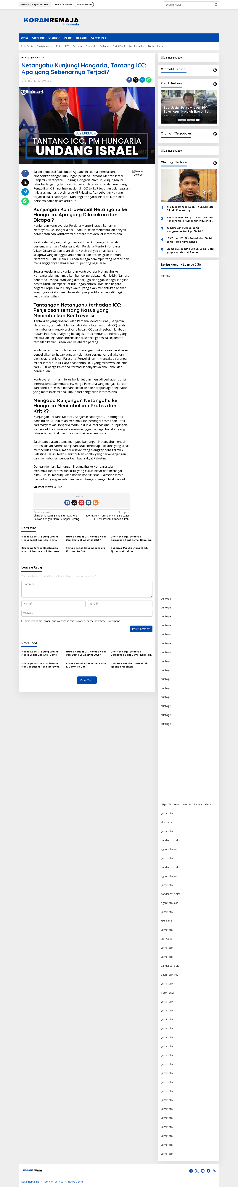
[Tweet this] (136, 80)
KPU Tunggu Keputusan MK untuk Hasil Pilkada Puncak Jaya (189, 208)
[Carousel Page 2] (184, 120)
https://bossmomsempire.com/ (179, 294)
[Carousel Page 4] (193, 120)
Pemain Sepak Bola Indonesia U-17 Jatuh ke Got (86, 549)
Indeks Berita (75, 1181)
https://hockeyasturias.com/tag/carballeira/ (186, 804)
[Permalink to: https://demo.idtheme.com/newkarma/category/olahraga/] (215, 163)
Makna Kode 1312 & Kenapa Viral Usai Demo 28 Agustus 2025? (86, 538)
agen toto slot (169, 849)
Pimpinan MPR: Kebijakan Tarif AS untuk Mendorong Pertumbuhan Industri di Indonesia (190, 219)
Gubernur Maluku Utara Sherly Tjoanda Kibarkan (129, 549)
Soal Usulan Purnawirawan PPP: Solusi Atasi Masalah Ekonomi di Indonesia (186, 110)
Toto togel (167, 992)
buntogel (166, 347)
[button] (216, 4)
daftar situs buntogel (173, 419)
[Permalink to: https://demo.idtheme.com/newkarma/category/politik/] (215, 84)
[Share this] (129, 80)
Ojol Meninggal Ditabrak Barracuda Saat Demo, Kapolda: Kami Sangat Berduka (131, 538)
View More (87, 680)
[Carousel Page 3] (189, 120)
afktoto (165, 276)
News (30, 81)
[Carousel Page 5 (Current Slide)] (198, 120)
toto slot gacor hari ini (174, 374)
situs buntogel (169, 410)
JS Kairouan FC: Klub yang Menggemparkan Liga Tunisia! (184, 229)
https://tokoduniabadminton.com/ (181, 339)
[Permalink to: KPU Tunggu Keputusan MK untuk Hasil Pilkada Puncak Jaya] (189, 185)
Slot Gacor (167, 938)
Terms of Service (53, 1181)
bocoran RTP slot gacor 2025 (178, 428)
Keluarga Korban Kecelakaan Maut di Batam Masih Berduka (40, 549)
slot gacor (167, 446)
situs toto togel (170, 329)
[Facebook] (67, 503)
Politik (37, 81)
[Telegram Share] (142, 80)
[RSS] (96, 503)
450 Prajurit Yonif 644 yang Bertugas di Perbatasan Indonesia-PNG (107, 516)
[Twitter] (74, 503)
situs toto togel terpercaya (177, 392)
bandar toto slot (170, 840)
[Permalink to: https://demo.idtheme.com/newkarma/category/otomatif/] (215, 70)
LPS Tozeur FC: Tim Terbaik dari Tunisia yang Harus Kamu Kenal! (189, 240)
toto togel (167, 303)
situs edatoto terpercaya (175, 321)
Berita (24, 81)
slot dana (166, 822)
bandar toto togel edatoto (176, 312)
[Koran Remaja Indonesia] (51, 21)
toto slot (166, 365)
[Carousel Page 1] (180, 120)
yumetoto (167, 733)
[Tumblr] (88, 503)
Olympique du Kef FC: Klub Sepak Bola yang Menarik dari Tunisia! (190, 250)
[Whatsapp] (149, 80)
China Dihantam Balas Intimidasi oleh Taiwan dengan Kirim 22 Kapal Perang (56, 516)
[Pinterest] (81, 503)
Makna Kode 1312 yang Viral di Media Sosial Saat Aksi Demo (39, 538)
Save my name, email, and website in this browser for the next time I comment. (72, 621)
